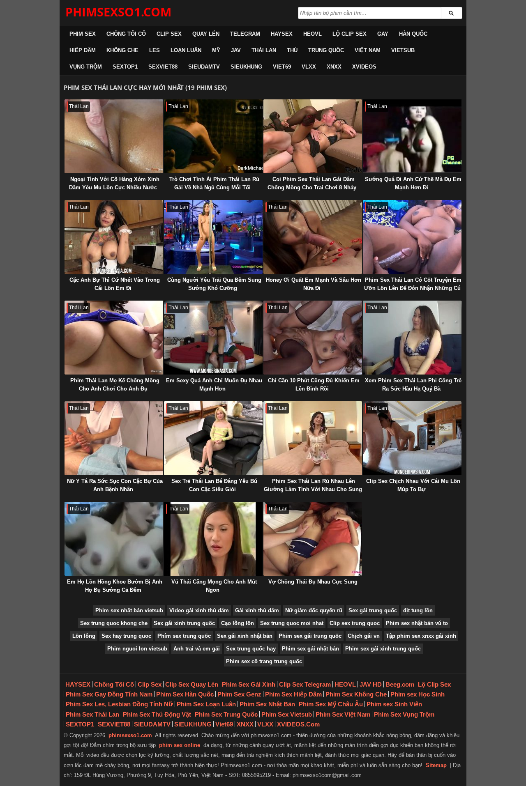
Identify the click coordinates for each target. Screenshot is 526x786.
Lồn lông (83, 636)
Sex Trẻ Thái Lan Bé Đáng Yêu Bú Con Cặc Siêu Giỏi (214, 485)
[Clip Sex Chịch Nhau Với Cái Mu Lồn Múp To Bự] (412, 438)
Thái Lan (263, 50)
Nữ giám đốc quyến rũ (313, 610)
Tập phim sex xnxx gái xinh (421, 636)
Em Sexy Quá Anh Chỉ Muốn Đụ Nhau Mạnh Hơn (214, 384)
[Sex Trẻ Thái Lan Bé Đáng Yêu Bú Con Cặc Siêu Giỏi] (213, 438)
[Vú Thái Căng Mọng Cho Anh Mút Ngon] (213, 539)
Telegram (245, 34)
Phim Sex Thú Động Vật (157, 714)
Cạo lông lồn (237, 623)
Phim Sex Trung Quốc (226, 714)
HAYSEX (282, 34)
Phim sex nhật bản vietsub (129, 610)
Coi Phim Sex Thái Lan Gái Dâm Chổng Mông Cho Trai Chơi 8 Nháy (312, 183)
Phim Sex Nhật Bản (267, 704)
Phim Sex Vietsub (286, 714)
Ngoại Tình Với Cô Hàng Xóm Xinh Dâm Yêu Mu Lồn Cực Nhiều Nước (114, 183)
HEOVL (312, 34)
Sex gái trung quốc (372, 610)
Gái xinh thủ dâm (257, 610)
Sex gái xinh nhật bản (244, 636)
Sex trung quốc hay (251, 649)
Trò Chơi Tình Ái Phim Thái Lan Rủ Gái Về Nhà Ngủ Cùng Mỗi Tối (214, 183)
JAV (236, 50)
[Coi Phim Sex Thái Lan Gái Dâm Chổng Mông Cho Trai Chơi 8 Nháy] (312, 136)
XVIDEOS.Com (298, 724)
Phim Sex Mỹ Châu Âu (331, 704)
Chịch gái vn (364, 636)
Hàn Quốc (413, 34)
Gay (382, 34)
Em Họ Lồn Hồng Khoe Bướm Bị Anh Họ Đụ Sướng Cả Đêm (114, 586)
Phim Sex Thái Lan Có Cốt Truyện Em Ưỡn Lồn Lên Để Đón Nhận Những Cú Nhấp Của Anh (412, 288)
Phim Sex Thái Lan (92, 714)
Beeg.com (399, 684)
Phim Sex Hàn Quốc (185, 694)
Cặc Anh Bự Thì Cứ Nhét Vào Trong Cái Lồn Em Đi (114, 284)
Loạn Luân (186, 50)
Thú (292, 50)
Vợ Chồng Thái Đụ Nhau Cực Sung (313, 582)
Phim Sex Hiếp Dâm (293, 694)
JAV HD (371, 684)
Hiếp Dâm (82, 50)
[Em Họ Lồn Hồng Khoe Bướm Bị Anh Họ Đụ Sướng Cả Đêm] (113, 539)
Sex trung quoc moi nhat (291, 623)
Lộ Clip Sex (349, 34)
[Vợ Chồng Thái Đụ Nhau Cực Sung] (312, 539)
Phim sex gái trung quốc (310, 636)
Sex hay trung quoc (126, 636)
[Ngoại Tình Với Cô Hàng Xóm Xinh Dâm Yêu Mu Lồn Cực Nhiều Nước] (113, 136)
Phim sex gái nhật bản (310, 649)
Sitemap (436, 765)
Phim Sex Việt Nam (343, 714)
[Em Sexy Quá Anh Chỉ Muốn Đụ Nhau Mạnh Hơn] (213, 338)
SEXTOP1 (125, 67)
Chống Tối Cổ (126, 34)
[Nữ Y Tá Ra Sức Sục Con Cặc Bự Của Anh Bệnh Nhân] (113, 438)
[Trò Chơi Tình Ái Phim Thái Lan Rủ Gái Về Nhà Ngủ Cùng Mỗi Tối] (213, 136)
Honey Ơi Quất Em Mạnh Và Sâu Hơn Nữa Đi (313, 284)
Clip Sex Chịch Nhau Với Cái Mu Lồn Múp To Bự (413, 485)
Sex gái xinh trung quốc (184, 623)
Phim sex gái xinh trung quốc (383, 649)
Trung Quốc (326, 50)
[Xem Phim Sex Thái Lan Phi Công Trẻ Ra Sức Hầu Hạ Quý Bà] (412, 338)
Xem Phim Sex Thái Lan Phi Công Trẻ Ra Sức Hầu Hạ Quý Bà (413, 384)
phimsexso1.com (130, 735)
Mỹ (216, 50)
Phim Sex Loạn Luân (206, 704)
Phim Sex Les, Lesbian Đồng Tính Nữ (119, 704)
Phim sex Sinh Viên (394, 704)
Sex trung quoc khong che (114, 623)
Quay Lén (205, 34)
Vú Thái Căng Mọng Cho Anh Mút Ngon (214, 586)
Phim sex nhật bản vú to (417, 623)
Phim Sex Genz (239, 694)
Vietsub (403, 50)
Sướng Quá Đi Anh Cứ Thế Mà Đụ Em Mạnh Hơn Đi (413, 183)
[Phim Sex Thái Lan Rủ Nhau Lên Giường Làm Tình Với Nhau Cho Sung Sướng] (312, 438)
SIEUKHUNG (246, 67)
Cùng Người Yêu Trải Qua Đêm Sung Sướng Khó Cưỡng (214, 284)
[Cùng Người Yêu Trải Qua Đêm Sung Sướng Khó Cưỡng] (213, 237)
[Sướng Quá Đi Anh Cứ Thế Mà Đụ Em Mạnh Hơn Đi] (412, 136)
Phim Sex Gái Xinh (248, 684)
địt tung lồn (418, 610)
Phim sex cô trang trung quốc (264, 661)
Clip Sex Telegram (305, 684)
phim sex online (179, 745)
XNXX (334, 67)
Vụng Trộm (85, 67)
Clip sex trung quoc (355, 623)
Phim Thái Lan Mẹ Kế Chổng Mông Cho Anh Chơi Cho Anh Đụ (114, 384)
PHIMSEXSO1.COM (118, 12)
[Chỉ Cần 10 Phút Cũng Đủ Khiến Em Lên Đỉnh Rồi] (312, 338)
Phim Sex (82, 34)
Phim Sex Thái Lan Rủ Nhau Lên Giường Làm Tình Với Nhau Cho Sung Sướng (313, 489)
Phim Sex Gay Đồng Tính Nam (109, 694)
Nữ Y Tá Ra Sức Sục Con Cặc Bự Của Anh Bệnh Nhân (115, 485)
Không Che (122, 50)
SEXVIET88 (163, 67)
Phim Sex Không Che (356, 694)
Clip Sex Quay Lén (191, 684)
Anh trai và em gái (196, 649)
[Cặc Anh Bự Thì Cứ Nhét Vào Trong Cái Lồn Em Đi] (113, 237)
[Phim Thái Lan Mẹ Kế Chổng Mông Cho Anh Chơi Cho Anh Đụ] (113, 338)
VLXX (309, 67)
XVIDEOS (364, 67)
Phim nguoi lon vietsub (137, 649)
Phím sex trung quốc (184, 636)
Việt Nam (368, 50)
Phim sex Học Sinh (417, 694)
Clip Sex (169, 34)
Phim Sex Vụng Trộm (404, 714)
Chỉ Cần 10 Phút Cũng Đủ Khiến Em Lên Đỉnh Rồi (314, 384)
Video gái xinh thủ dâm (199, 610)
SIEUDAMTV (204, 67)
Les (154, 50)
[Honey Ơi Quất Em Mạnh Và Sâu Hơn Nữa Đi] (312, 237)
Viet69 (282, 67)
